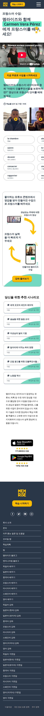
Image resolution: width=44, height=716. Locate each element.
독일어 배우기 (9, 566)
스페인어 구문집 (10, 687)
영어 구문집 (8, 698)
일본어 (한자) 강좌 (11, 610)
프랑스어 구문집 (10, 676)
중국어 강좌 (8, 621)
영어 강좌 (7, 648)
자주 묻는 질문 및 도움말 (13, 533)
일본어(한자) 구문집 (11, 659)
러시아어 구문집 (10, 681)
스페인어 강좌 (9, 637)
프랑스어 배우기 (10, 582)
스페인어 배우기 (10, 593)
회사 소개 (7, 522)
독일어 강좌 (8, 604)
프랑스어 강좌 (9, 626)
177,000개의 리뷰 (22, 451)
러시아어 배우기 (10, 588)
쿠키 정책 (35, 707)
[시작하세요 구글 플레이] (22, 457)
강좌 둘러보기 (22, 278)
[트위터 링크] (19, 514)
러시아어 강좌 (9, 632)
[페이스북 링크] (12, 514)
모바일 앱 (7, 539)
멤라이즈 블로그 (10, 555)
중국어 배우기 (9, 577)
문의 (5, 528)
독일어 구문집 (9, 654)
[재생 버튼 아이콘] (15, 119)
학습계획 (7, 544)
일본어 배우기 (9, 572)
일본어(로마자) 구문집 (12, 665)
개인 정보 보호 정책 (21, 707)
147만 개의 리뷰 (22, 466)
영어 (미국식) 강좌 (11, 643)
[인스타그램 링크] (31, 514)
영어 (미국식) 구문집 (12, 692)
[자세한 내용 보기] (39, 4)
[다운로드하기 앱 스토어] (22, 443)
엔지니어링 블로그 (11, 561)
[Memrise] (5, 4)
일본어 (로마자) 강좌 (12, 615)
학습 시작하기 (17, 4)
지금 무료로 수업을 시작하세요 (22, 75)
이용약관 (8, 707)
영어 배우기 (8, 599)
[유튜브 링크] (25, 514)
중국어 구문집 (9, 670)
